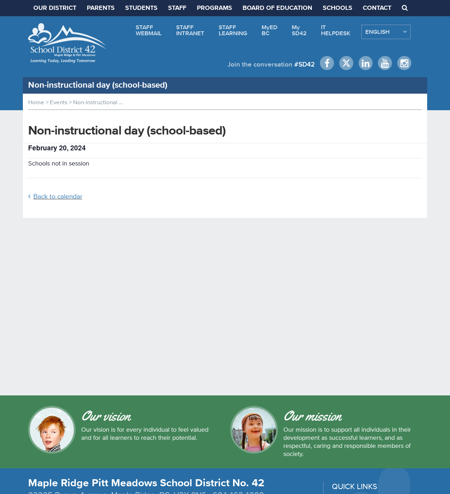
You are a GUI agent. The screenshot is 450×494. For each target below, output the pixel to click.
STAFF (177, 8)
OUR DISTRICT (54, 8)
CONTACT (377, 8)
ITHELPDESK (336, 30)
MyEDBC (269, 30)
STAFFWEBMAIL (149, 30)
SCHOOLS (337, 8)
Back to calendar (57, 196)
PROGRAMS (214, 8)
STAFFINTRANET (190, 30)
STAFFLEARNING (233, 30)
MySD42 (299, 30)
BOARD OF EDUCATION (277, 8)
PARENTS (101, 8)
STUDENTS (141, 8)
